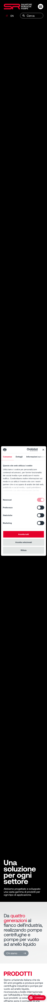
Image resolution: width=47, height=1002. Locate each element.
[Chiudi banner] (43, 450)
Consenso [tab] (7, 457)
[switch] (40, 507)
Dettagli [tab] (19, 457)
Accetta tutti (23, 534)
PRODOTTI (18, 973)
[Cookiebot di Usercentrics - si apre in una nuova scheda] (28, 449)
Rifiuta (23, 550)
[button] (40, 6)
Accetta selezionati (23, 542)
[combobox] (31, 15)
